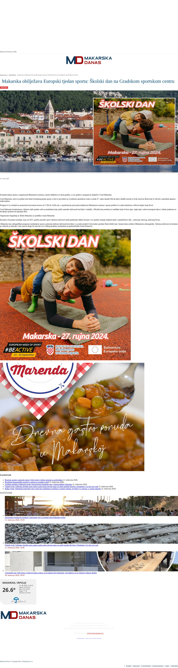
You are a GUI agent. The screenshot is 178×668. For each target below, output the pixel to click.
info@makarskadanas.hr (95, 633)
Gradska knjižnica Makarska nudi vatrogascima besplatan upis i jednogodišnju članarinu (38, 484)
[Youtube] (173, 51)
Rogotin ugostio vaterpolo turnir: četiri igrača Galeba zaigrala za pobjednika (34, 480)
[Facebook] (165, 51)
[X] (30, 184)
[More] (65, 184)
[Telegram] (56, 184)
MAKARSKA (12, 75)
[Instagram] (167, 51)
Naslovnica (4, 75)
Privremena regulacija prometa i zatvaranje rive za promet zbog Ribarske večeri (35, 517)
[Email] (47, 184)
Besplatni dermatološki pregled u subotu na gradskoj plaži (27, 482)
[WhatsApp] (39, 184)
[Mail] (170, 51)
